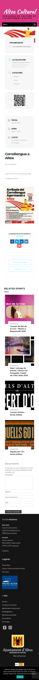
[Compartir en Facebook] (12, 241)
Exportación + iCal (20, 269)
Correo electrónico (11, 497)
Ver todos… (6, 572)
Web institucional (19, 656)
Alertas (4, 602)
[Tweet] (17, 241)
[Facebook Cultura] (4, 627)
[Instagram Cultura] (10, 627)
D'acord (20, 677)
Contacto (5, 551)
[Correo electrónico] (19, 246)
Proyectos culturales (9, 605)
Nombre (8, 492)
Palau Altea (6, 565)
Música (16, 76)
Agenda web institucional (11, 608)
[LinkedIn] (22, 241)
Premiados (6, 622)
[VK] (26, 241)
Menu (5, 24)
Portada (16, 84)
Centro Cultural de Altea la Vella (13, 568)
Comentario (9, 475)
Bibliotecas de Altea (9, 615)
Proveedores (6, 618)
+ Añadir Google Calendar (20, 262)
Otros (16, 80)
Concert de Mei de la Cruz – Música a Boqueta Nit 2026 (18, 328)
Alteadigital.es (7, 612)
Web (6, 502)
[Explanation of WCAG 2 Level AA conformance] (19, 664)
